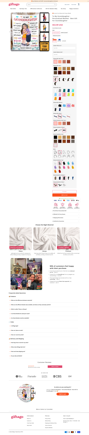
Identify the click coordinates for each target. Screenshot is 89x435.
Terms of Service (48, 425)
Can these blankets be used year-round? (20, 313)
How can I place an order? (17, 330)
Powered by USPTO (19, 431)
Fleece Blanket (56, 32)
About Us (29, 418)
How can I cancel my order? (17, 334)
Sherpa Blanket (64, 32)
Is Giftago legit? (14, 325)
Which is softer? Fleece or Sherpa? (19, 309)
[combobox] (41, 4)
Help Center (29, 425)
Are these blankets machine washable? (20, 318)
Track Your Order (30, 423)
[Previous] (10, 32)
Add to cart (62, 394)
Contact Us (29, 420)
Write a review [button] (55, 366)
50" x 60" (54, 41)
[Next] (50, 32)
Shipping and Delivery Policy (51, 423)
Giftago (13, 431)
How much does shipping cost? (18, 351)
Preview (64, 191)
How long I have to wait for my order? (19, 342)
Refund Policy (48, 420)
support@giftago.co (70, 418)
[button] (64, 45)
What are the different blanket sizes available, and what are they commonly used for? (31, 304)
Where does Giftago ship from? (18, 347)
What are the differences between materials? (21, 300)
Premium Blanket (56, 35)
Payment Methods (48, 427)
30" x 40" (59, 40)
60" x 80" (64, 40)
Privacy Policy (47, 418)
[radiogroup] (64, 62)
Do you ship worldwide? (16, 355)
